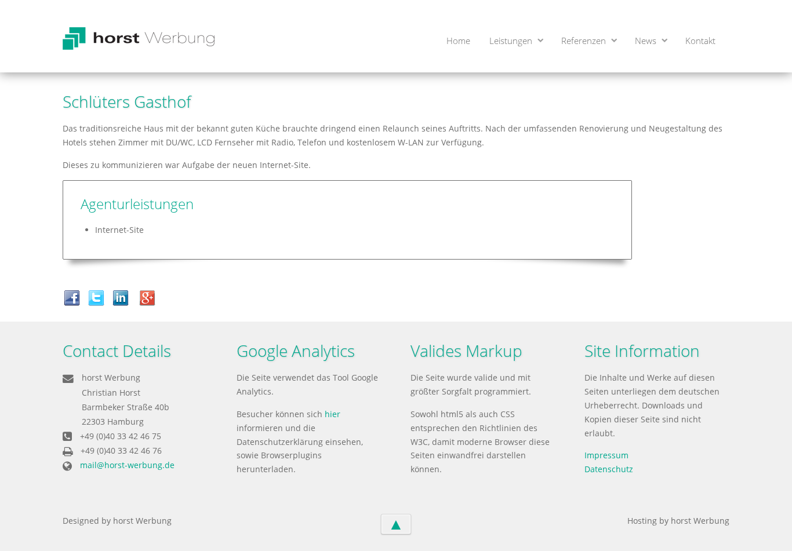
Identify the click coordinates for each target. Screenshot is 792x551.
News (645, 40)
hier (332, 413)
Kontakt (700, 40)
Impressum (606, 455)
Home (458, 40)
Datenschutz (608, 469)
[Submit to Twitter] (99, 296)
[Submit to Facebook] (75, 296)
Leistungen (510, 40)
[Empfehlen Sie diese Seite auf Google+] (150, 296)
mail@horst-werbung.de (127, 464)
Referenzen (583, 40)
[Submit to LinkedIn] (123, 296)
